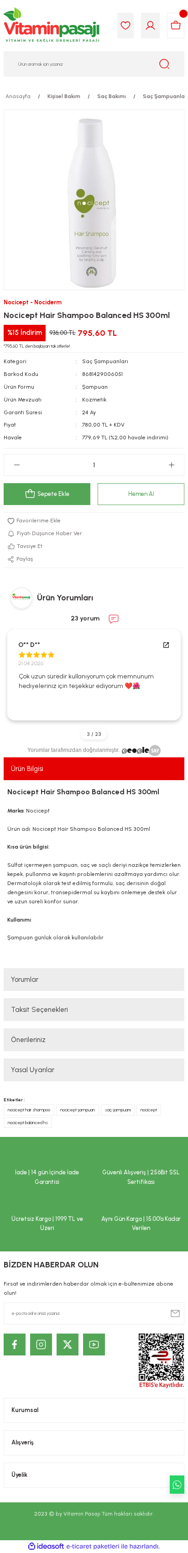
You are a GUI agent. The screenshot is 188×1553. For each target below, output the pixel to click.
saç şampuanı (118, 1110)
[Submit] (175, 1313)
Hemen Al (141, 493)
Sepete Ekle (53, 493)
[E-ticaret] (93, 1546)
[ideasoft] (46, 1547)
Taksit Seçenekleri (39, 1010)
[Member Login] (150, 25)
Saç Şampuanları (105, 361)
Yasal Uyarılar (32, 1070)
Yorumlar (24, 979)
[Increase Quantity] (171, 464)
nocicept (149, 1110)
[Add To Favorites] (94, 521)
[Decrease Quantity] (16, 464)
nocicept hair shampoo (29, 1110)
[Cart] (175, 25)
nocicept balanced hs (28, 1123)
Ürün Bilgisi (27, 769)
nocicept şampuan (77, 1110)
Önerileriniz (28, 1040)
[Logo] (52, 25)
